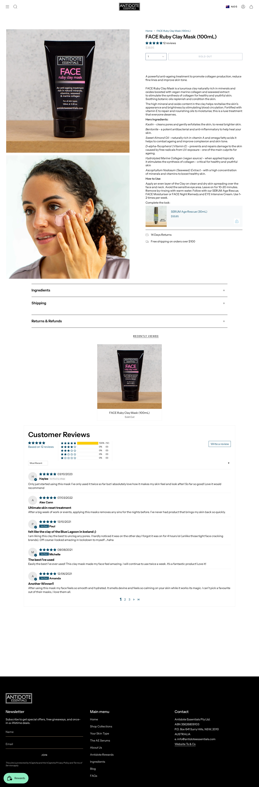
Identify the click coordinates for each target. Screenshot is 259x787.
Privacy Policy (62, 762)
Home (149, 30)
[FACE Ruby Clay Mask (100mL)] (129, 376)
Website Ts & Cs (185, 744)
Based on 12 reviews (41, 447)
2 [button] (125, 599)
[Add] (237, 221)
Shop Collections (101, 726)
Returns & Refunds (47, 321)
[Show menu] (7, 7)
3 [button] (129, 599)
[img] (48, 474)
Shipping (39, 303)
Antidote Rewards (102, 754)
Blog (93, 768)
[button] (154, 43)
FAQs (93, 775)
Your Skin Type (99, 733)
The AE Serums (100, 740)
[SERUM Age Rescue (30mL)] (156, 216)
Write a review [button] (220, 444)
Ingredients (41, 290)
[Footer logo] (19, 698)
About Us (96, 747)
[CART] (251, 7)
